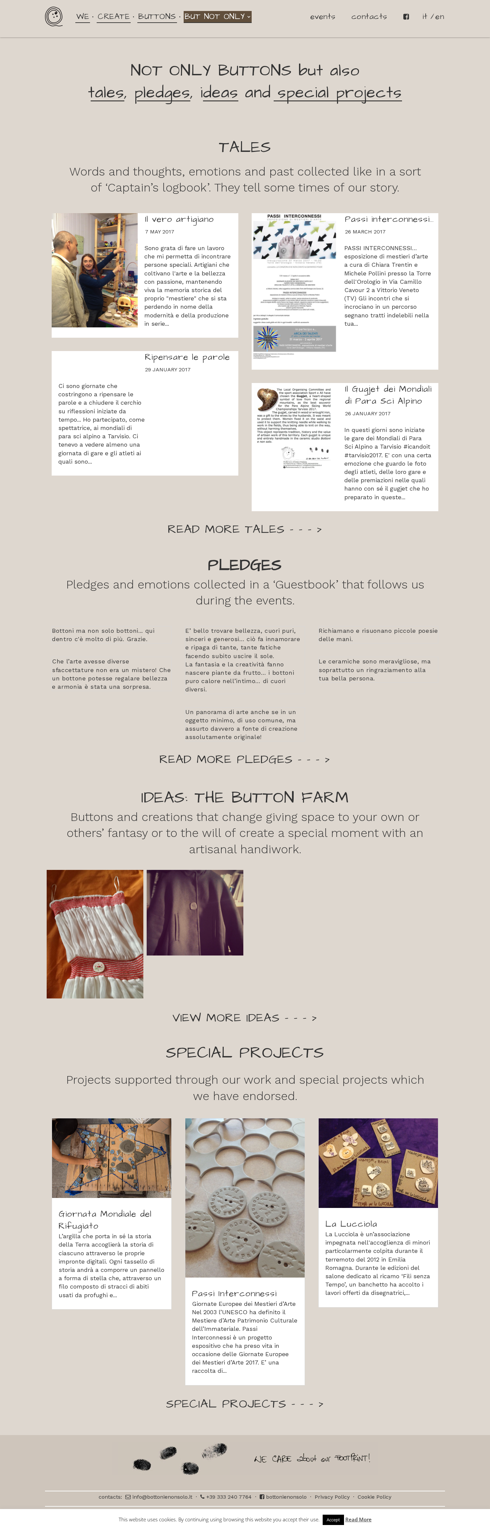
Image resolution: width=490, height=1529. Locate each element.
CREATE (114, 16)
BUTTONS (157, 16)
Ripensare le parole (187, 357)
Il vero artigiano (179, 219)
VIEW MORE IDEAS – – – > (245, 1017)
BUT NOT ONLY (215, 16)
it (425, 16)
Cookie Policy (374, 1497)
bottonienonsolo (285, 1497)
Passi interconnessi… (389, 219)
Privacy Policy (332, 1497)
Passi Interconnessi (234, 1294)
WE (82, 16)
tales (106, 93)
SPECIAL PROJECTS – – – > (245, 1403)
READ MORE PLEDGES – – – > (245, 759)
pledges (162, 93)
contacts (369, 16)
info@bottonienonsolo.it (161, 1497)
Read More (358, 1519)
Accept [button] (333, 1520)
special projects (336, 93)
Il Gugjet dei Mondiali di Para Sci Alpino (388, 395)
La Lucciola (351, 1224)
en (439, 16)
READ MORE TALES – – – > (245, 529)
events (323, 16)
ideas (219, 93)
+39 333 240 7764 (228, 1497)
